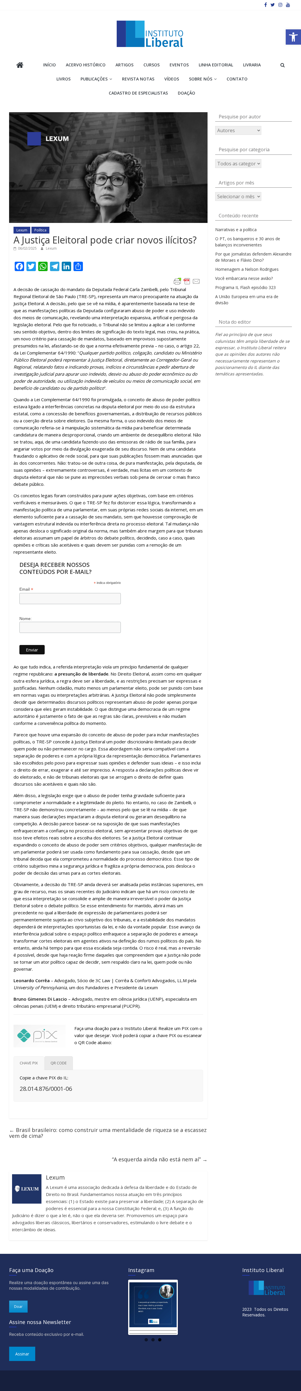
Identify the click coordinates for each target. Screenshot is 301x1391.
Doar (18, 1306)
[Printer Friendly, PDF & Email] (187, 281)
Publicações (94, 79)
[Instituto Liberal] (20, 65)
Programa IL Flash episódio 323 (245, 287)
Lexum (21, 230)
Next (185, 1307)
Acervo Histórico (86, 65)
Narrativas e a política (236, 229)
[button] (293, 37)
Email (26, 589)
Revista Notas (138, 79)
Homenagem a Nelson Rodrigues (247, 269)
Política (40, 230)
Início (49, 65)
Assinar (22, 1354)
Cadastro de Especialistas (138, 93)
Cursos (151, 65)
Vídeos (171, 79)
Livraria (252, 65)
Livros (63, 79)
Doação (186, 93)
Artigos (124, 65)
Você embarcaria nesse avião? (244, 278)
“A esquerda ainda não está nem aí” (160, 1159)
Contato (237, 79)
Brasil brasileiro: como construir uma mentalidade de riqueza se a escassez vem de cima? (108, 1132)
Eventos (179, 65)
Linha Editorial (216, 65)
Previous (120, 1307)
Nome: (25, 618)
